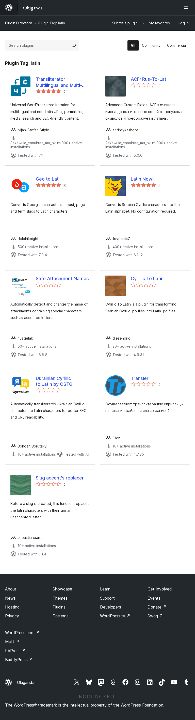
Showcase (62, 588)
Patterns (61, 615)
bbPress (15, 650)
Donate (157, 607)
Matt (12, 641)
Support (107, 598)
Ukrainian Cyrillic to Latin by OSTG (54, 381)
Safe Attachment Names (62, 278)
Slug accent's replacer (60, 478)
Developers (110, 607)
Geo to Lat (47, 179)
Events (154, 598)
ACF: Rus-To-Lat (148, 79)
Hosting (12, 607)
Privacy (12, 615)
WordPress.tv (115, 615)
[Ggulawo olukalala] (187, 7)
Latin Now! (142, 179)
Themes (60, 598)
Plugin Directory (18, 23)
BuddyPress (19, 659)
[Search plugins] (74, 45)
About (10, 588)
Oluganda (26, 682)
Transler (140, 378)
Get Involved (160, 588)
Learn (105, 588)
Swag (155, 615)
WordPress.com (22, 632)
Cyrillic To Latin (147, 278)
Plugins (59, 607)
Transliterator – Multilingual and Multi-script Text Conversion (60, 82)
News (10, 598)
